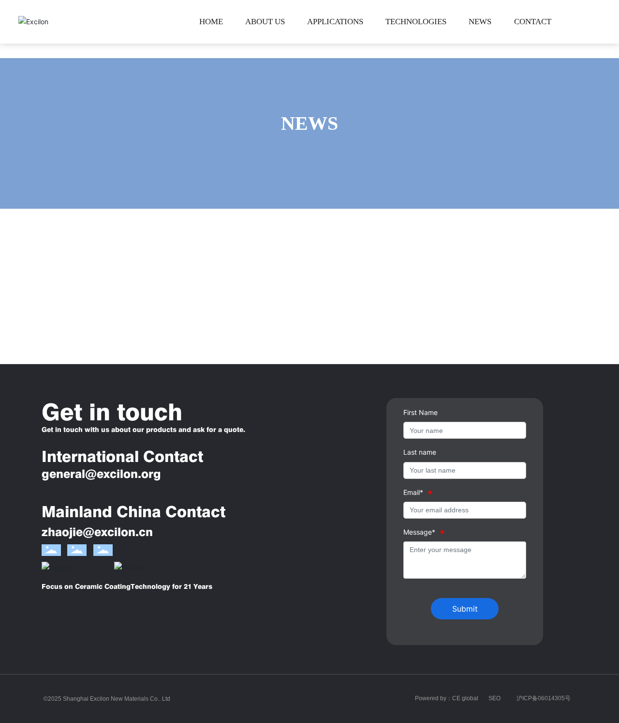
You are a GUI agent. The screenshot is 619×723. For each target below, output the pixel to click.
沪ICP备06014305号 (543, 698)
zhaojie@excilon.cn (97, 532)
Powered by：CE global (446, 698)
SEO (494, 698)
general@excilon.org (101, 474)
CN (595, 22)
